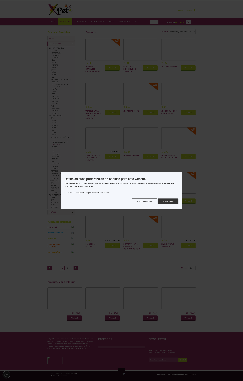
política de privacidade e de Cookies (94, 192)
